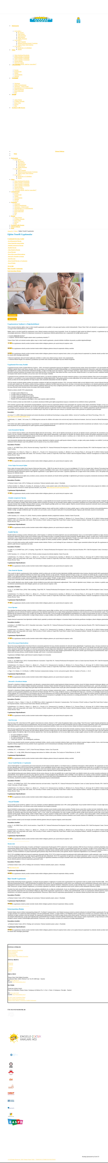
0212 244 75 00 (14, 993)
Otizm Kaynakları (19, 188)
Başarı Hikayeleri (19, 211)
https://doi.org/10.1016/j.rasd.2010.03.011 (58, 487)
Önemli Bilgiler (18, 187)
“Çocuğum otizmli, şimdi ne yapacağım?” (25, 190)
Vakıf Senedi (21, 162)
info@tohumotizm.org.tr (19, 982)
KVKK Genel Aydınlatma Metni (16, 997)
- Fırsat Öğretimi (12, 252)
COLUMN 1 (17, 159)
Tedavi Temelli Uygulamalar (22, 185)
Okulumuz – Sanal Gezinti (21, 207)
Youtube (10, 969)
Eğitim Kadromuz (19, 210)
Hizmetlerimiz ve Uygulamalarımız (23, 208)
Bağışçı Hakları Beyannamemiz (16, 999)
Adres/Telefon (18, 217)
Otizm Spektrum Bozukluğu (21, 181)
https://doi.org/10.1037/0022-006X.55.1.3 (19, 416)
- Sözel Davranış (11, 258)
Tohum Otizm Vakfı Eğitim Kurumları (18, 956)
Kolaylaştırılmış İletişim (14, 271)
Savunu (16, 201)
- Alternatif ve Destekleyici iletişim (16, 256)
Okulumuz (17, 204)
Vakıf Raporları (22, 164)
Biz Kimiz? (21, 161)
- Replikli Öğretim (12, 247)
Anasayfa (10, 231)
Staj (15, 214)
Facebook (10, 964)
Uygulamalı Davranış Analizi (16, 239)
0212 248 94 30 (14, 980)
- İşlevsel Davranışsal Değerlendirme (16, 254)
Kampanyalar (18, 194)
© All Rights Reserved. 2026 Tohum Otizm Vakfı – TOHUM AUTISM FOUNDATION (32, 1159)
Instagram (10, 963)
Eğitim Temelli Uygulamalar (21, 182)
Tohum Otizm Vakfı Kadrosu (25, 173)
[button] (12, 315)
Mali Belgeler (21, 165)
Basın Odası (17, 220)
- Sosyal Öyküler (12, 263)
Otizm (15, 231)
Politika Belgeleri (22, 167)
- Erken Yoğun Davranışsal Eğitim (16, 243)
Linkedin (10, 967)
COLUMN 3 (17, 175)
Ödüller (16, 196)
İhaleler (20, 178)
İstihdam (16, 199)
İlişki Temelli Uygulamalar (15, 268)
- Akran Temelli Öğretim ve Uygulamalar (17, 261)
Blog (15, 223)
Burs (15, 213)
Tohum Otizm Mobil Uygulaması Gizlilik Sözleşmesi (22, 1000)
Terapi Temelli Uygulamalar (21, 184)
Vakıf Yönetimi (22, 170)
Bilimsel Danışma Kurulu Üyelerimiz (28, 172)
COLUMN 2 (17, 169)
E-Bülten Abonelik (19, 219)
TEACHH (11, 266)
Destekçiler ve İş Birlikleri (25, 176)
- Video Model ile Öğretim (14, 250)
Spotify (10, 970)
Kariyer (16, 222)
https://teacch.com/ (14, 867)
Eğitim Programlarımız (20, 205)
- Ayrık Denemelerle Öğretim (14, 241)
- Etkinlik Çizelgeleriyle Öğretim (15, 245)
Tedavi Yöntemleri (13, 952)
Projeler (16, 193)
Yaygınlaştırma (18, 197)
